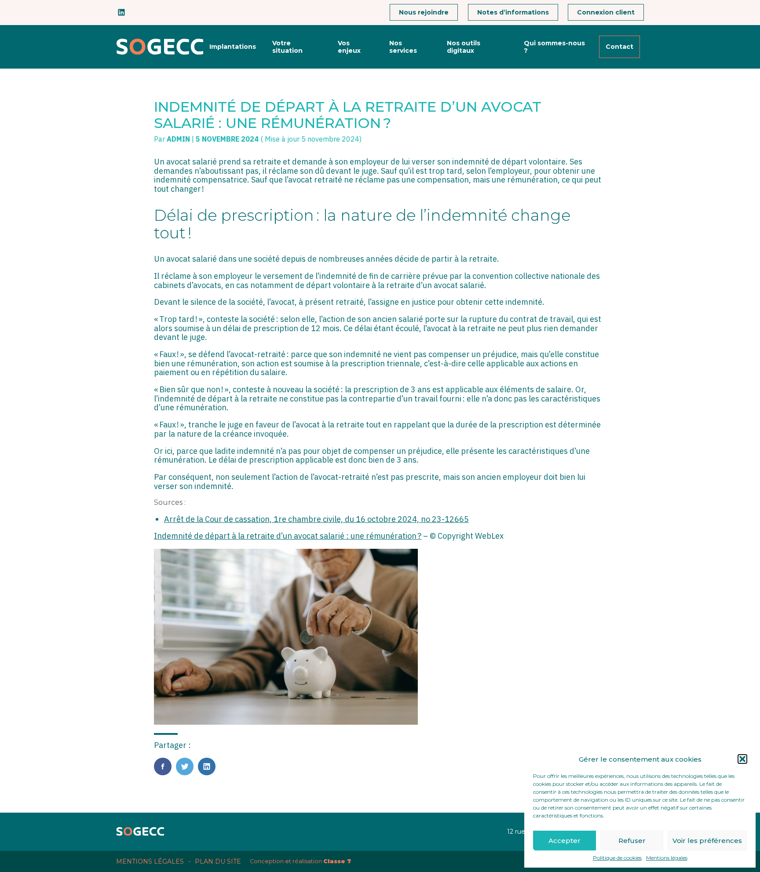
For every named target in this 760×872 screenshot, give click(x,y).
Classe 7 (337, 861)
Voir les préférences (707, 840)
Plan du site (218, 861)
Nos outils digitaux (463, 46)
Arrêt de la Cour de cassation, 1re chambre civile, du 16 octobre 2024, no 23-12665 (316, 519)
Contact (619, 47)
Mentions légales (666, 858)
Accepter (564, 840)
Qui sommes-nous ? (554, 46)
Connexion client (606, 12)
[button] (742, 759)
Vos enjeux (349, 46)
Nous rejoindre (424, 12)
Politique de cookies (617, 858)
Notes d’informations (513, 12)
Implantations (232, 47)
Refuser (632, 840)
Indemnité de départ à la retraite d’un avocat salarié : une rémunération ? (287, 536)
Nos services (403, 46)
